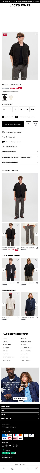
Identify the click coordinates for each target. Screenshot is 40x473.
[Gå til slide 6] (26, 77)
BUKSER (23, 338)
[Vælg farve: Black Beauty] (4, 97)
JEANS (5, 338)
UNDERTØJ (24, 354)
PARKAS (5, 351)
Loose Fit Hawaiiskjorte (12, 85)
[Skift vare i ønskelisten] (28, 124)
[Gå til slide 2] (14, 77)
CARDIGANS (6, 360)
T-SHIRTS (5, 354)
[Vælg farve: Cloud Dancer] (11, 97)
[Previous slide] (3, 234)
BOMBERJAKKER (26, 342)
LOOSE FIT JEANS (26, 348)
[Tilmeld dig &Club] (20, 385)
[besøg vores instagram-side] (6, 446)
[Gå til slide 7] (29, 77)
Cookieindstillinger (20, 464)
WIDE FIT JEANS (25, 360)
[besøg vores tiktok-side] (17, 446)
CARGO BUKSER (26, 351)
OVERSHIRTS (7, 345)
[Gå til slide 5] (23, 77)
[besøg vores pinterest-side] (13, 446)
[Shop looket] (36, 34)
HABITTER (6, 348)
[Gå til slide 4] (20, 77)
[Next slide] (36, 234)
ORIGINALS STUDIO (9, 357)
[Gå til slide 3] (17, 77)
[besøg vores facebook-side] (3, 446)
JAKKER (5, 342)
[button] (4, 109)
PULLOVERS (24, 357)
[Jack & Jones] (20, 6)
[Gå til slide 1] (10, 77)
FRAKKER (23, 345)
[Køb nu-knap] (18, 248)
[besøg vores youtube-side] (10, 446)
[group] (11, 238)
